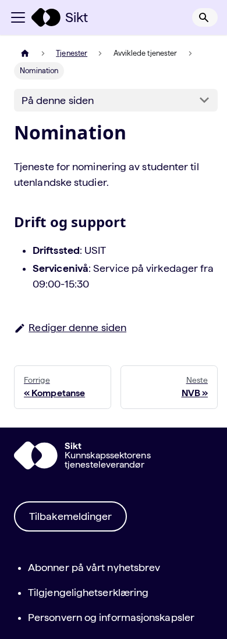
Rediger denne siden (77, 327)
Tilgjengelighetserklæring (88, 592)
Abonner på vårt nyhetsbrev (94, 567)
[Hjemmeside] (25, 53)
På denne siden (58, 100)
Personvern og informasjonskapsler (111, 617)
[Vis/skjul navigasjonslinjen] (18, 17)
